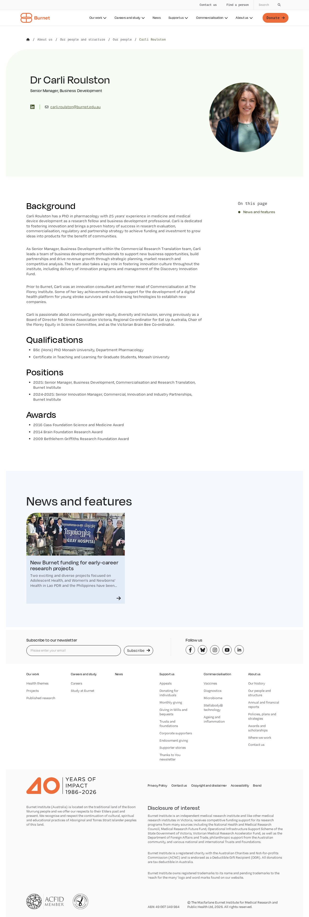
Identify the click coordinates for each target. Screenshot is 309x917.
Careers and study (127, 18)
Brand (257, 785)
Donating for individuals (169, 693)
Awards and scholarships (258, 728)
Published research (40, 698)
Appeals (166, 683)
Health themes (37, 683)
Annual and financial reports (263, 704)
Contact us (208, 5)
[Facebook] (190, 649)
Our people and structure (259, 693)
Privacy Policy (157, 785)
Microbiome (213, 698)
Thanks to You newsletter (170, 757)
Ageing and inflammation (214, 719)
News (157, 18)
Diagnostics (213, 691)
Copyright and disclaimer (209, 785)
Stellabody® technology (213, 707)
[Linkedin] (239, 649)
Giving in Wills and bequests (173, 712)
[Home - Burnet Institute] (35, 18)
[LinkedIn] (32, 107)
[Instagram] (214, 649)
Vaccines (210, 683)
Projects (32, 691)
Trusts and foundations (169, 723)
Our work (95, 18)
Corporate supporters (176, 733)
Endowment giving (174, 740)
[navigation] (154, 13)
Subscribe (136, 650)
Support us (176, 18)
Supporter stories (173, 747)
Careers (76, 683)
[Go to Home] (28, 40)
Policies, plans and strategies (262, 716)
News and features (259, 212)
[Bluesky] (202, 649)
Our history (256, 683)
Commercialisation (210, 18)
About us (242, 18)
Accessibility (240, 785)
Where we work (259, 737)
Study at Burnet (82, 691)
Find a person (237, 5)
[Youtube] (227, 649)
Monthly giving (171, 702)
